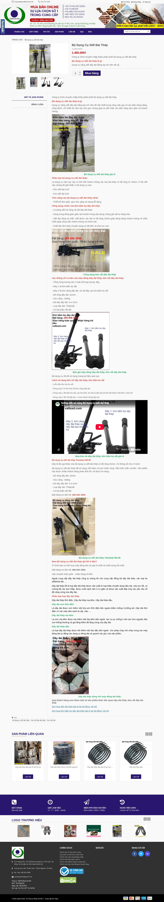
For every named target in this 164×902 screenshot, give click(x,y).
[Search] (148, 31)
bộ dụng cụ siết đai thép (20, 720)
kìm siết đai (51, 720)
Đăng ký (148, 2)
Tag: (15, 717)
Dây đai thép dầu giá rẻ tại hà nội (28, 767)
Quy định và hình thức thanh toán (71, 855)
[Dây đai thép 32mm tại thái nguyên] (64, 752)
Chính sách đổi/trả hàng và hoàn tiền (72, 862)
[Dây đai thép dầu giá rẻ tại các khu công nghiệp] (100, 752)
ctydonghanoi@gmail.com (24, 2)
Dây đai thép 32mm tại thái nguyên (64, 767)
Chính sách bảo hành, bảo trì (70, 859)
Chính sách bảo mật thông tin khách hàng (74, 864)
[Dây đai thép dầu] (136, 752)
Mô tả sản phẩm (33, 97)
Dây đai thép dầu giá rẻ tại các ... (100, 767)
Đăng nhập (137, 2)
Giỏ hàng (126, 2)
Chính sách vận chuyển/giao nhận (71, 857)
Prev (13, 81)
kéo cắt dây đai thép (38, 720)
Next (67, 81)
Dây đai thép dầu (136, 767)
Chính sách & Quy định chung (70, 852)
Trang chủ (17, 40)
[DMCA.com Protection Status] (68, 877)
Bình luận (37, 104)
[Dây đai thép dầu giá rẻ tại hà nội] (28, 752)
